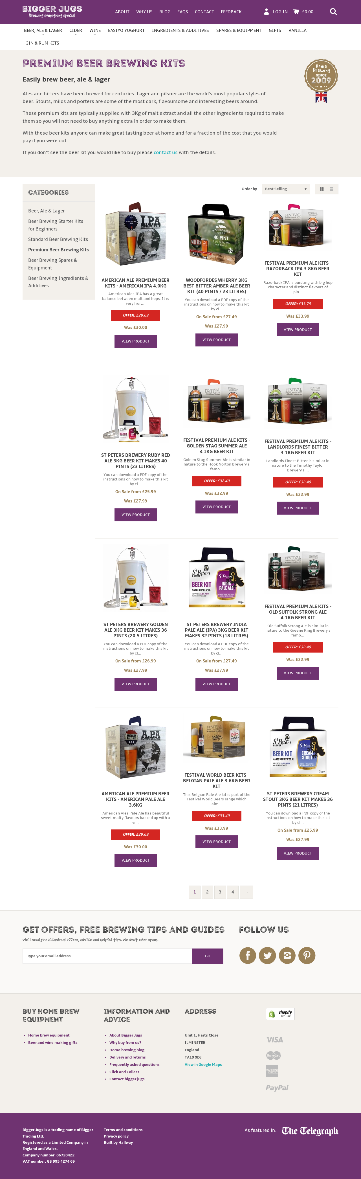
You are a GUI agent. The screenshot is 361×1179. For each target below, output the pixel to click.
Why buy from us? (125, 1042)
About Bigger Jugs (125, 1035)
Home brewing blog (126, 1050)
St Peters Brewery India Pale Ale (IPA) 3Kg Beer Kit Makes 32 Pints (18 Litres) (216, 630)
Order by (249, 188)
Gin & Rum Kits (42, 43)
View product (136, 341)
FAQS (182, 12)
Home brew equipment (49, 1035)
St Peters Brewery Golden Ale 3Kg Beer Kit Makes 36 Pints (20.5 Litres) (136, 630)
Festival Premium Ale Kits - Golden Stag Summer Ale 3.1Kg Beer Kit (216, 446)
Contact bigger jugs (127, 1079)
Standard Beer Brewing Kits (58, 239)
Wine (95, 30)
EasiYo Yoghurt (126, 30)
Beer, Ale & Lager (43, 30)
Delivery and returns (127, 1057)
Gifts (275, 30)
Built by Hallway (118, 1142)
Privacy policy (116, 1136)
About (122, 12)
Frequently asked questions (134, 1064)
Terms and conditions (123, 1129)
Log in (280, 12)
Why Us (144, 12)
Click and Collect (124, 1072)
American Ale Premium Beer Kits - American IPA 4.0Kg (136, 283)
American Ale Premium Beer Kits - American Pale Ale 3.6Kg (136, 799)
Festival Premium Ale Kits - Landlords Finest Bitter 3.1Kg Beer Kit (298, 447)
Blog (165, 12)
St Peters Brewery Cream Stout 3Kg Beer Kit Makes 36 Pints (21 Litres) (298, 799)
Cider (75, 30)
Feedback (231, 12)
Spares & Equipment (238, 30)
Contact (204, 12)
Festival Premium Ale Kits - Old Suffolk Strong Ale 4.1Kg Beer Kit (298, 612)
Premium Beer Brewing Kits (58, 250)
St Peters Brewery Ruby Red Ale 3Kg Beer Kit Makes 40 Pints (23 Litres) (135, 461)
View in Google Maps (203, 1064)
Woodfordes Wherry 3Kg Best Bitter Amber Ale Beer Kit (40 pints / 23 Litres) (216, 286)
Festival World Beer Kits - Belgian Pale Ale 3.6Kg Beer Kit (216, 780)
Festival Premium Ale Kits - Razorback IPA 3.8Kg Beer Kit (298, 268)
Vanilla (298, 30)
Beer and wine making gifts (53, 1042)
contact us (166, 152)
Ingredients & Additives (180, 30)
